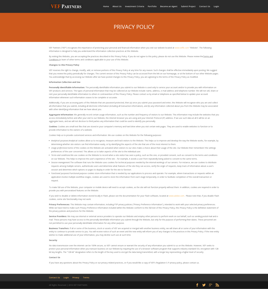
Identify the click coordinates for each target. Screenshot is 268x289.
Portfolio (152, 6)
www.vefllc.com (182, 47)
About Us (117, 6)
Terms (86, 277)
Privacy (75, 277)
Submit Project (188, 6)
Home (106, 6)
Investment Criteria (134, 6)
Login (216, 6)
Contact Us (204, 6)
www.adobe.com (176, 195)
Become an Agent (168, 6)
